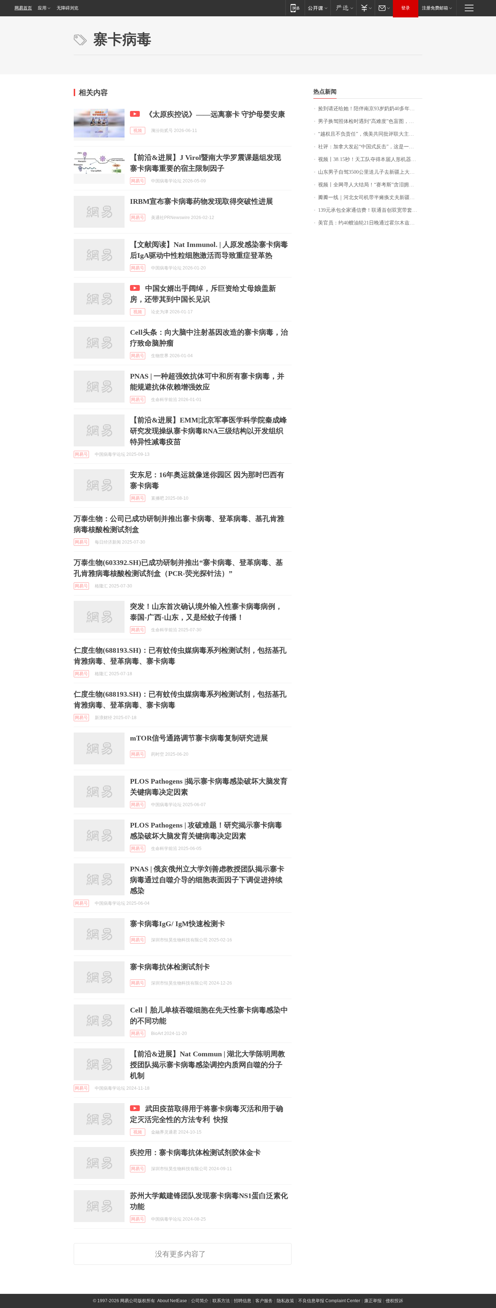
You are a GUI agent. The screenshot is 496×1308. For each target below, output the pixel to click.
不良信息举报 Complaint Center (329, 1300)
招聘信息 (242, 1300)
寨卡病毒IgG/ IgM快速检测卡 (177, 924)
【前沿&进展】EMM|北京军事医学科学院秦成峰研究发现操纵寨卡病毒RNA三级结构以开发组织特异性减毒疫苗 (208, 431)
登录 (405, 8)
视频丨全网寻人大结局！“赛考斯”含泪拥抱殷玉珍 (370, 184)
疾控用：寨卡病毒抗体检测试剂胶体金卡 (195, 1152)
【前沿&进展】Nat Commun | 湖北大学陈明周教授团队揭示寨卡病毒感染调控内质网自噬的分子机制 (207, 1065)
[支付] (365, 8)
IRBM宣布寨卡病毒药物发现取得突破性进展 (201, 201)
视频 (137, 130)
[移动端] (295, 8)
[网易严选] (343, 8)
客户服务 (264, 1300)
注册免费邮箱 (435, 8)
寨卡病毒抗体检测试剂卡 (170, 967)
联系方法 (221, 1300)
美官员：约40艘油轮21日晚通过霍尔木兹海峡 (369, 223)
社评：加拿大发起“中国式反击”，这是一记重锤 (370, 146)
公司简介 (199, 1300)
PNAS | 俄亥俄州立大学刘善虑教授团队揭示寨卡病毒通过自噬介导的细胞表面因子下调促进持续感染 (207, 880)
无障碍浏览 (67, 8)
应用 (42, 8)
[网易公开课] (317, 8)
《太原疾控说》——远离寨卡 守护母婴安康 (215, 114)
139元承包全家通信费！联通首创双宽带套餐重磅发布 (370, 210)
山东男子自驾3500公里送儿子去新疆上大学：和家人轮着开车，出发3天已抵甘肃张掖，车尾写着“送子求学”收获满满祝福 (370, 172)
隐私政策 (285, 1300)
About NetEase (172, 1300)
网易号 (137, 180)
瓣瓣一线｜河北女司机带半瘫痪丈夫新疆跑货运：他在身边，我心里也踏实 (370, 197)
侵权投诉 (394, 1300)
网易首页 (23, 8)
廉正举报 (373, 1300)
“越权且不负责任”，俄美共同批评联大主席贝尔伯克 (370, 134)
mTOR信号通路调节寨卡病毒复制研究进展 (199, 738)
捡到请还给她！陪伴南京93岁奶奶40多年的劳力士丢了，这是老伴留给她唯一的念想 (370, 108)
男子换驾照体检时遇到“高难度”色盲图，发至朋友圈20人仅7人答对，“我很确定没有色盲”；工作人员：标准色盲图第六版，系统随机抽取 (370, 121)
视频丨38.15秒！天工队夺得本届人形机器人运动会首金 (370, 159)
